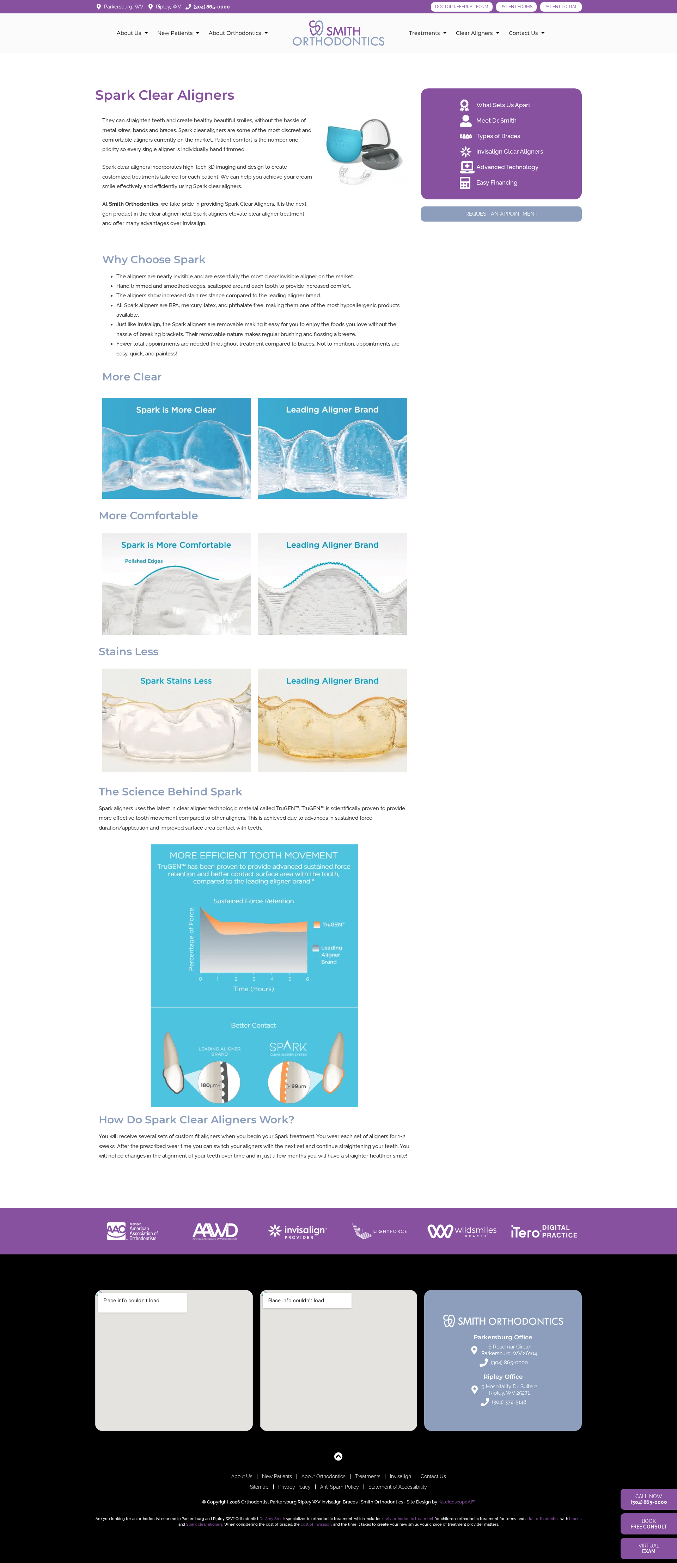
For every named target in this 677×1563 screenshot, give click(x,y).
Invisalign (400, 1476)
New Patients (175, 33)
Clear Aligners (474, 33)
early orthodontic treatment (407, 1518)
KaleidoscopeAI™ (456, 1502)
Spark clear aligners (204, 1524)
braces (575, 1518)
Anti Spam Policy (339, 1487)
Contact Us (523, 33)
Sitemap (259, 1487)
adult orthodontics (542, 1518)
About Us (129, 33)
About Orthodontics (235, 33)
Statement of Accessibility (397, 1487)
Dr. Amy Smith (272, 1518)
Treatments (424, 33)
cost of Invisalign (316, 1524)
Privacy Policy (294, 1487)
